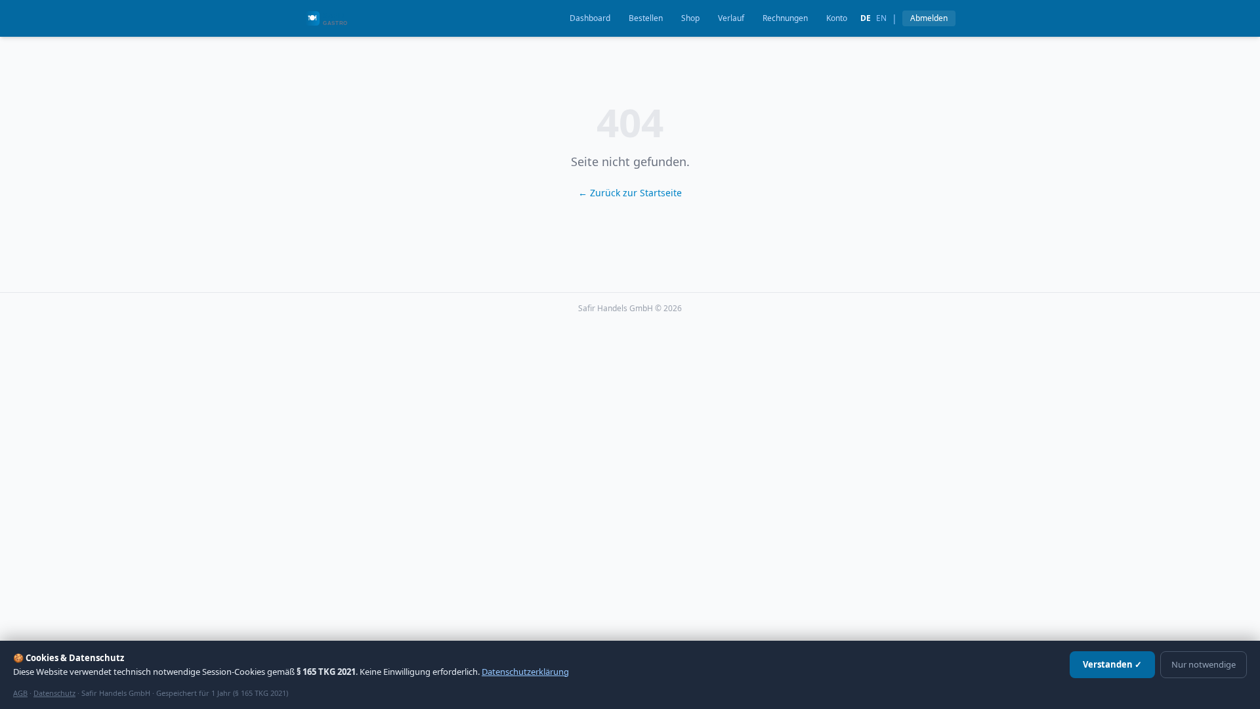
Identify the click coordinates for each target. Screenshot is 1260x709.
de (865, 18)
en (881, 18)
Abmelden (929, 18)
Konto (836, 18)
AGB (20, 693)
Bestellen (646, 18)
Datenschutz (54, 693)
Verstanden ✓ (1112, 664)
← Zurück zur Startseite (630, 192)
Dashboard (590, 18)
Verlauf (731, 18)
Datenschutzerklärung (525, 671)
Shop (690, 18)
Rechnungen (785, 18)
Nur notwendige (1203, 664)
